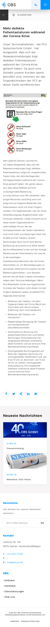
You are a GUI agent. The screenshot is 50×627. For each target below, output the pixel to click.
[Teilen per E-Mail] (35, 394)
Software (9, 580)
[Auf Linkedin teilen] (28, 394)
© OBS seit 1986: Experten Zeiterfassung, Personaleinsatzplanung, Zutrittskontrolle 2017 (25, 614)
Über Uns (9, 596)
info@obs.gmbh (15, 562)
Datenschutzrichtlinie (30, 621)
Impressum (14, 621)
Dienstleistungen (14, 591)
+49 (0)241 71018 (15, 554)
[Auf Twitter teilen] (13, 394)
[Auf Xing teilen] (21, 394)
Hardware (9, 585)
